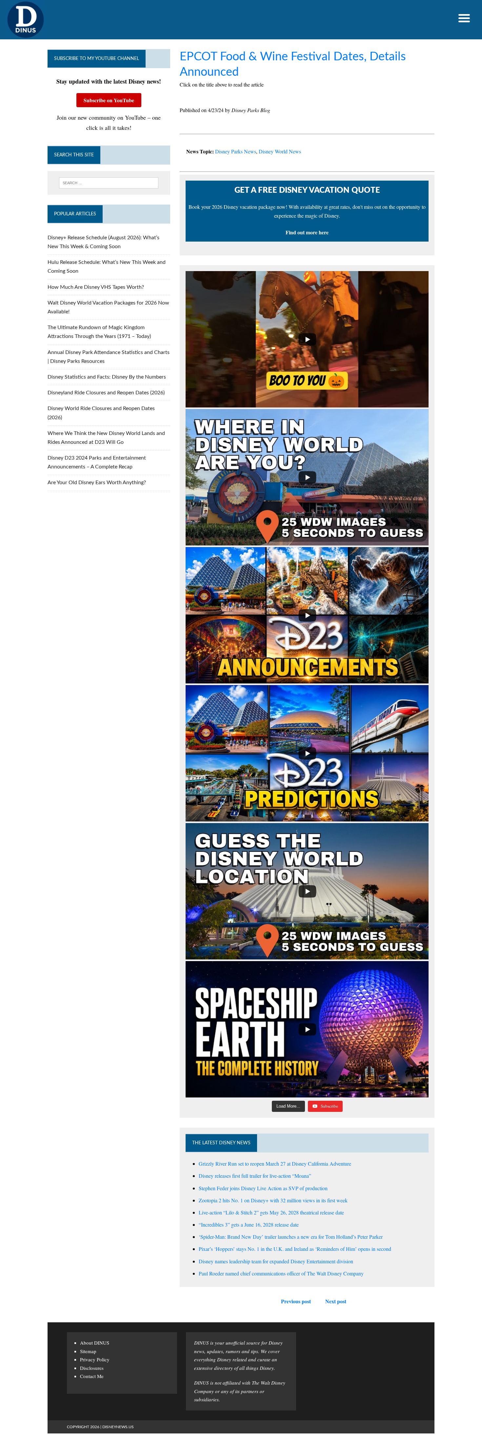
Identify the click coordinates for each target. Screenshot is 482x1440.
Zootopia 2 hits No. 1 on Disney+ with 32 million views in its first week (273, 1200)
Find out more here (307, 232)
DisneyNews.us (118, 1427)
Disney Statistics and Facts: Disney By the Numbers (107, 377)
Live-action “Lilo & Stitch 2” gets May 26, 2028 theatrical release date (271, 1212)
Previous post (296, 1301)
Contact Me (92, 1376)
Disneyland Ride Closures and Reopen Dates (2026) (106, 392)
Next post (335, 1301)
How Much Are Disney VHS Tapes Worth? (96, 287)
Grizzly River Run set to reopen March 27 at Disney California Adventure (275, 1163)
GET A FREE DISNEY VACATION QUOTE (307, 190)
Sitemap (88, 1351)
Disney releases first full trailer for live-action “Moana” (255, 1175)
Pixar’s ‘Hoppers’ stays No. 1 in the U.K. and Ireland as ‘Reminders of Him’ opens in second (295, 1248)
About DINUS (94, 1342)
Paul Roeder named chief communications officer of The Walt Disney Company (281, 1273)
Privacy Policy (95, 1359)
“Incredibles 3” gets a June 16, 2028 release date (249, 1224)
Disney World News (280, 151)
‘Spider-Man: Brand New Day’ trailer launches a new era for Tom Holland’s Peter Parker (291, 1236)
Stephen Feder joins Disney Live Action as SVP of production (263, 1188)
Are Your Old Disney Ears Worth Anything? (97, 482)
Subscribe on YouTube (109, 100)
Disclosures (92, 1368)
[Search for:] (109, 182)
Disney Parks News (235, 151)
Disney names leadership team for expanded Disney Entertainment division (276, 1261)
